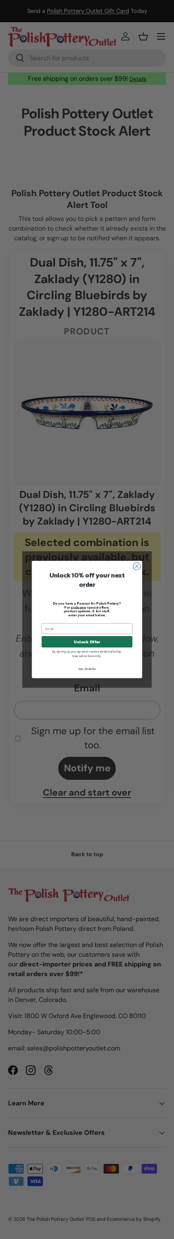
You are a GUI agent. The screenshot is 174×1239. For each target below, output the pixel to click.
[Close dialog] (136, 566)
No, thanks (87, 669)
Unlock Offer (87, 641)
